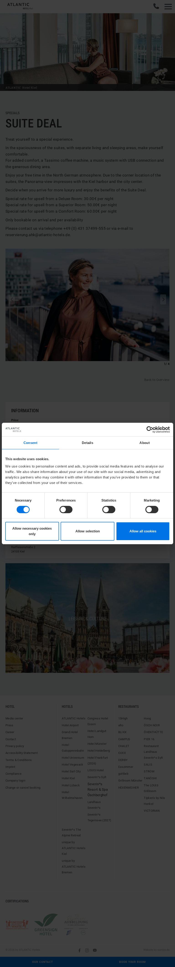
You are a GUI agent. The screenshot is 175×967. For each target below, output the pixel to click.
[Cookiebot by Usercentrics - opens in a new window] (150, 429)
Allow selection (87, 531)
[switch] (65, 509)
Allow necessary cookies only (32, 531)
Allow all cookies (142, 531)
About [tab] (144, 443)
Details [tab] (87, 443)
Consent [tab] (30, 443)
